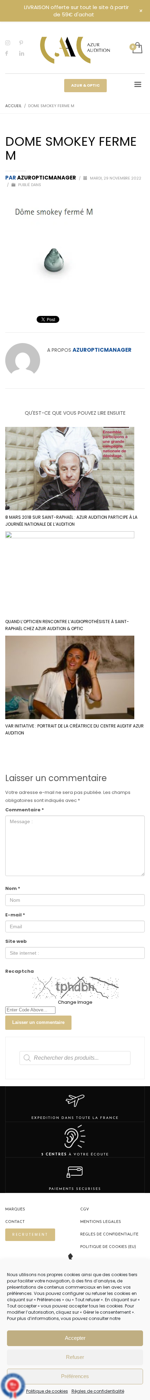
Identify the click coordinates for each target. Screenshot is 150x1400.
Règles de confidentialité (98, 1391)
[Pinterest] (26, 43)
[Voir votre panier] (137, 48)
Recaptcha (19, 971)
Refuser (75, 1357)
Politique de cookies (47, 1391)
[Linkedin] (26, 53)
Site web (16, 941)
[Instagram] (12, 43)
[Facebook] (12, 53)
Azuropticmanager (47, 177)
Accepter (75, 1338)
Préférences (75, 1376)
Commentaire (24, 809)
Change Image (75, 1002)
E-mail (15, 915)
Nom (12, 888)
